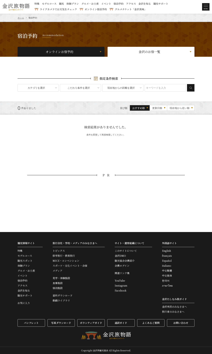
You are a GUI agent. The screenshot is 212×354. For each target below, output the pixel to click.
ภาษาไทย (167, 285)
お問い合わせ (180, 323)
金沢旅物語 (15, 7)
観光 (61, 3)
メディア (57, 270)
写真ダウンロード (61, 323)
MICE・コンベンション (66, 261)
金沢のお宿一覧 (149, 51)
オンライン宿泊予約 (96, 9)
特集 (36, 3)
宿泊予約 (119, 3)
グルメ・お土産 (90, 3)
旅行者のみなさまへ (173, 311)
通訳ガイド (121, 323)
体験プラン (72, 3)
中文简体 (167, 275)
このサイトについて (126, 251)
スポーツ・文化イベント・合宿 (70, 265)
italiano (166, 265)
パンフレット (31, 323)
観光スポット (25, 261)
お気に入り (24, 303)
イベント (106, 3)
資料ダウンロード (62, 295)
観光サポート (160, 3)
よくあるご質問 (151, 323)
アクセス (131, 3)
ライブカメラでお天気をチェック (58, 9)
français (167, 256)
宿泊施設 (58, 288)
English (166, 251)
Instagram (121, 285)
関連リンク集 (122, 273)
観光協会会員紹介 (125, 261)
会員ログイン (122, 265)
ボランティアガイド (91, 323)
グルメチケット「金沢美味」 (131, 9)
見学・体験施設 (61, 278)
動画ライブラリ (61, 300)
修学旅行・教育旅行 (64, 256)
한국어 (165, 280)
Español (167, 261)
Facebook (120, 290)
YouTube (120, 280)
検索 (190, 88)
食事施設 (58, 283)
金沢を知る (144, 3)
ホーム (21, 17)
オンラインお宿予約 (59, 51)
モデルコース (49, 3)
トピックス (59, 251)
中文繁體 (167, 270)
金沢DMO (120, 256)
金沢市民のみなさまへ (174, 307)
